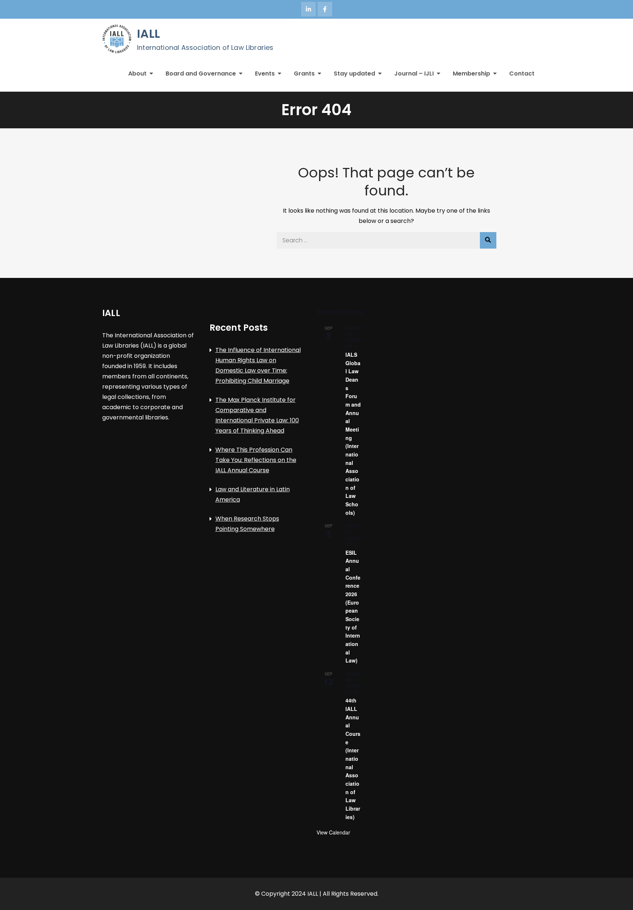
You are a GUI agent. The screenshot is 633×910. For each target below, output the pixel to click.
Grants (304, 73)
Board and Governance (201, 73)
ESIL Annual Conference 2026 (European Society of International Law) (352, 606)
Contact (521, 73)
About (137, 73)
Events (265, 73)
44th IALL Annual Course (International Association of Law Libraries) (352, 758)
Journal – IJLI (414, 73)
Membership (471, 73)
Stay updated (354, 73)
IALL (148, 33)
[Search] (488, 240)
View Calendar (333, 832)
